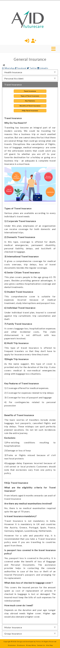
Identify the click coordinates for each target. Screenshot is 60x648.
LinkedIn (43, 68)
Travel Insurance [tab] (13, 84)
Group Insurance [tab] (13, 633)
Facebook (22, 68)
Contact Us (41, 645)
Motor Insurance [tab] (13, 627)
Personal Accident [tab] (14, 78)
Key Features (30, 101)
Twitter (33, 68)
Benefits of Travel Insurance (30, 106)
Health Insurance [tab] (13, 72)
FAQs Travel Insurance (30, 110)
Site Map (49, 645)
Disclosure (21, 645)
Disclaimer (12, 645)
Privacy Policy (31, 645)
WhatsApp (9, 68)
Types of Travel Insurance (30, 96)
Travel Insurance (30, 91)
